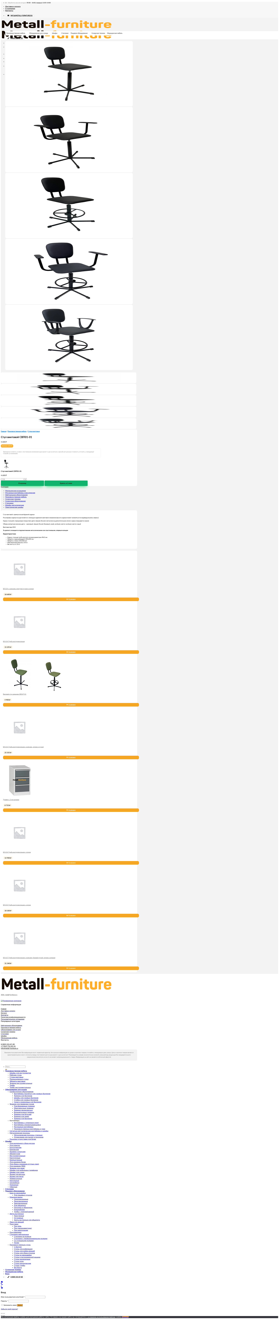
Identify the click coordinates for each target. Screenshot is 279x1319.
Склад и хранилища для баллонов (27, 1102)
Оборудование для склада (38, 33)
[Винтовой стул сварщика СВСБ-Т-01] (35, 690)
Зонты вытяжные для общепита (27, 1220)
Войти (20, 1305)
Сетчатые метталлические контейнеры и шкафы (29, 1131)
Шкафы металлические (14, 505)
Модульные (14, 1181)
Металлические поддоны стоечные (28, 1135)
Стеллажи (64, 33)
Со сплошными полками (24, 1241)
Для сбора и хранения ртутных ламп (24, 1164)
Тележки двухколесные (23, 1110)
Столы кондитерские (22, 1263)
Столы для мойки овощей (24, 1251)
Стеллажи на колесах (22, 1236)
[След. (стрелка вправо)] (4, 1315)
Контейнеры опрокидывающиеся (27, 1125)
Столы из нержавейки (23, 1255)
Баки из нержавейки (18, 1193)
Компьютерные (16, 1160)
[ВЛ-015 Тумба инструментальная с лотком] (19, 901)
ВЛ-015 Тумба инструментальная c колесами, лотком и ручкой (23, 747)
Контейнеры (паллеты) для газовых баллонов (32, 1094)
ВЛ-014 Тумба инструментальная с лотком (17, 852)
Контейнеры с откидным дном (26, 1123)
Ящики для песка (16, 1176)
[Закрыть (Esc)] (2, 1313)
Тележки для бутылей (22, 1114)
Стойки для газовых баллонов (26, 1100)
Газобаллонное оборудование (21, 1092)
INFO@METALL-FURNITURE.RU (21, 15)
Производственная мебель (15, 33)
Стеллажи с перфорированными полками (30, 1238)
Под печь (17, 1226)
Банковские (14, 1149)
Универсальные (16, 1178)
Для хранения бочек (18, 1162)
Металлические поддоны (20, 1133)
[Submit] (6, 1069)
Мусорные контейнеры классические (20, 493)
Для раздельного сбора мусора (22, 1143)
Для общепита (20, 1205)
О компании (10, 8)
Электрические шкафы (14, 507)
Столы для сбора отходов (24, 1253)
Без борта (18, 1267)
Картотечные (15, 1158)
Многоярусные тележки (23, 1108)
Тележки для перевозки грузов (22, 1104)
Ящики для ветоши (17, 1174)
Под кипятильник (21, 1230)
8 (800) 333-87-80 (17, 38)
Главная (3, 431)
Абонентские (15, 1154)
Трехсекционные (20, 1203)
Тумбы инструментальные (20, 1087)
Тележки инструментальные (21, 1083)
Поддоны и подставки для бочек (23, 1139)
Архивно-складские (17, 1152)
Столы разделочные (22, 1259)
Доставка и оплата (12, 6)
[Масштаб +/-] (4, 1313)
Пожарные (14, 1185)
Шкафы (54, 33)
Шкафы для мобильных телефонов (24, 1170)
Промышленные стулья (19, 1079)
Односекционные (21, 1199)
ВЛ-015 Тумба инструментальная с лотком (17, 905)
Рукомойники (19, 1209)
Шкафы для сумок (17, 1172)
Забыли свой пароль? (9, 1309)
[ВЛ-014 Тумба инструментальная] (19, 637)
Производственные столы (20, 1245)
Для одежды (15, 1145)
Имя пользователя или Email (13, 1297)
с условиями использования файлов (101, 1317)
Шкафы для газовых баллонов (26, 1098)
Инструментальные (17, 1156)
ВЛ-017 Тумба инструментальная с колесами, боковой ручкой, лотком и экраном (29, 958)
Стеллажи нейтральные (19, 1234)
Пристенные (19, 1216)
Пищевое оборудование (79, 33)
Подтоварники (15, 1232)
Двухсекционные (21, 1201)
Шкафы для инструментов (20, 1073)
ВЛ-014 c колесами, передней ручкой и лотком (18, 589)
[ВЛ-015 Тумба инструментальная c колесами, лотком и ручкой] (19, 743)
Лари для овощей (17, 1222)
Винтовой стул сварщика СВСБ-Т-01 (14, 694)
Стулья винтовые (34, 431)
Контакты (9, 11)
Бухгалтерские (15, 1147)
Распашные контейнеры (23, 1127)
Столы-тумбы (19, 1265)
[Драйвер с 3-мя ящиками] (19, 796)
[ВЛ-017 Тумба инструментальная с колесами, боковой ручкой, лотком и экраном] (19, 954)
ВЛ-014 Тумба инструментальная (14, 641)
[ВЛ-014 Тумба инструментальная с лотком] (19, 848)
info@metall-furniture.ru (9, 1048)
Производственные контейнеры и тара (29, 1129)
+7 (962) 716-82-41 (8, 1046)
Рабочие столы (16, 1075)
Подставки (14, 1224)
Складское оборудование (15, 501)
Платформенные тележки (24, 1106)
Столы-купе (19, 1261)
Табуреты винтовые (17, 1081)
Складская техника (98, 33)
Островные (18, 1218)
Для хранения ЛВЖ (17, 1166)
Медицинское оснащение (15, 491)
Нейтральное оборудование (16, 495)
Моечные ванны (16, 1197)
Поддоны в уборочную (23, 1207)
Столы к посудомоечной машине (27, 1257)
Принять (125, 1317)
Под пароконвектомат (23, 1228)
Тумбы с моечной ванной (24, 1212)
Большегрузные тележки (24, 1112)
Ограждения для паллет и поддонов (28, 1137)
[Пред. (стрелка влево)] (2, 1315)
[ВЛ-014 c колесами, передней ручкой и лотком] (19, 585)
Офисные (13, 1187)
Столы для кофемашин (23, 1249)
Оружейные (14, 1183)
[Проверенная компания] (11, 1001)
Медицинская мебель (114, 33)
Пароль (4, 1301)
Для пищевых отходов (23, 1195)
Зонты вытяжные (17, 1214)
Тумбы (12, 1085)
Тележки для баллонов (23, 1096)
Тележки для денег (21, 1116)
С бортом (18, 1247)
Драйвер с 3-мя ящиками (11, 799)
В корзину (22, 483)
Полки (16, 1243)
